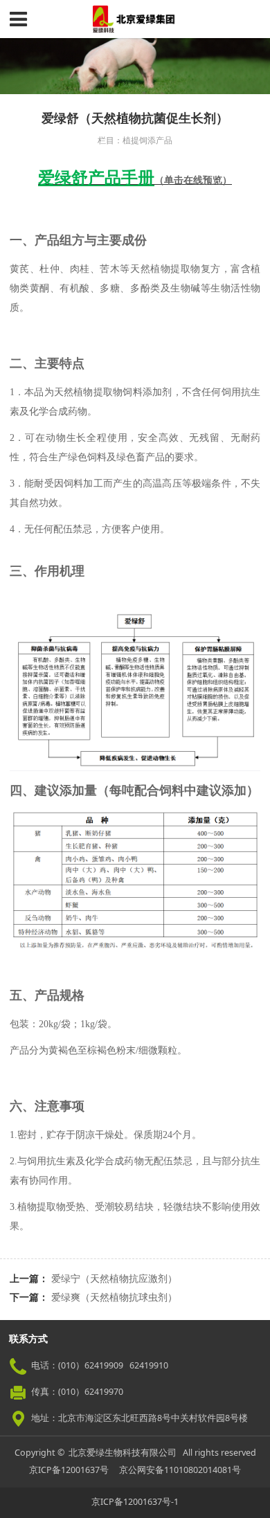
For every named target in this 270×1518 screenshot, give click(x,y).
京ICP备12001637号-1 (135, 1502)
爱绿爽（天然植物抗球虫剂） (114, 1296)
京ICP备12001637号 (69, 1470)
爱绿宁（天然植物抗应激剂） (114, 1278)
